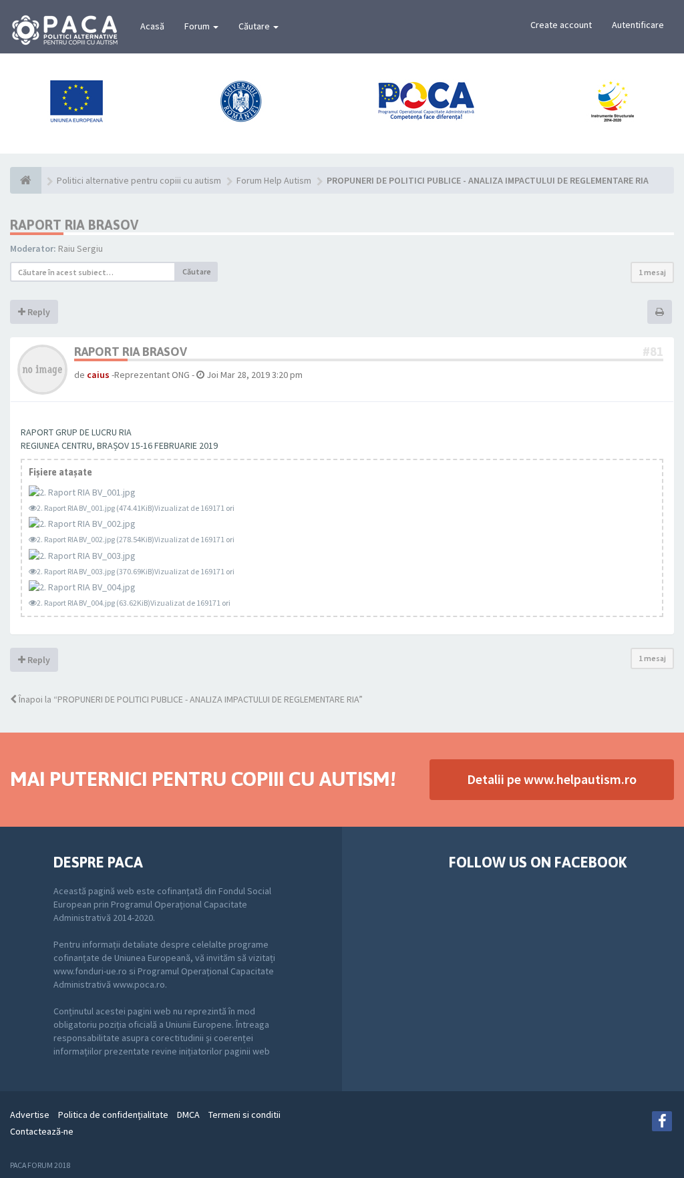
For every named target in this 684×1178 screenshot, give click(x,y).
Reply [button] (37, 312)
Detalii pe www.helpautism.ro (552, 779)
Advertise (29, 1115)
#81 (653, 352)
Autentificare (638, 25)
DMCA (188, 1115)
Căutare (255, 26)
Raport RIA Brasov (74, 224)
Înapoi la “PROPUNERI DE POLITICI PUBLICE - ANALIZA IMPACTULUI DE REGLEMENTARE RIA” (190, 699)
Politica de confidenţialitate (113, 1115)
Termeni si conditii (244, 1115)
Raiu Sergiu (80, 248)
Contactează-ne (41, 1131)
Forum (198, 26)
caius (98, 375)
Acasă (152, 26)
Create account (561, 25)
